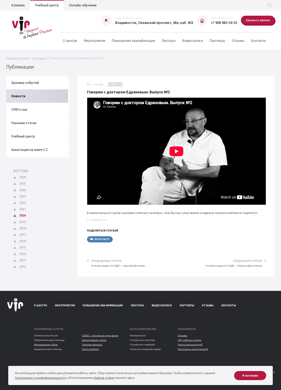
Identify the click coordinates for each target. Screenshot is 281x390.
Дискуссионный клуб (190, 344)
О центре (70, 40)
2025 (22, 183)
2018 (22, 228)
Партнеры (217, 40)
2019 (22, 221)
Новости (18, 96)
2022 (22, 202)
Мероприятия (94, 40)
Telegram (125, 239)
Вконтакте (102, 239)
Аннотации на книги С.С (29, 150)
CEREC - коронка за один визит (100, 335)
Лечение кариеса (92, 344)
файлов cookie (104, 377)
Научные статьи (23, 123)
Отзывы (238, 40)
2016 (22, 241)
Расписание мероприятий (193, 349)
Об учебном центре (189, 340)
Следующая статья (247, 261)
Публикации (40, 58)
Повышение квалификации (133, 40)
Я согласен (250, 375)
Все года (21, 170)
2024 (22, 189)
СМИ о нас (19, 109)
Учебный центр (47, 5)
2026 (22, 177)
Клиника (18, 5)
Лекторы (168, 40)
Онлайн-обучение (82, 5)
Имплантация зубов (46, 344)
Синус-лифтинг (90, 349)
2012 (22, 266)
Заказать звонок (258, 20)
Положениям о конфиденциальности (40, 377)
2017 (22, 234)
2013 (22, 260)
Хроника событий (25, 83)
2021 (22, 209)
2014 (22, 253)
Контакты (258, 40)
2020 (22, 215)
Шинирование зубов (94, 340)
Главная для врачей (17, 58)
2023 (22, 196)
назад (99, 84)
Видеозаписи (192, 40)
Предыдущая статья (106, 261)
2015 (22, 247)
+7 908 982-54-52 (224, 23)
